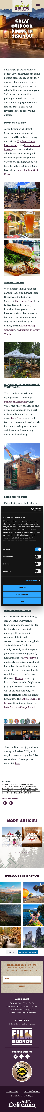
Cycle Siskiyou (29, 1013)
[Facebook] (15, 1056)
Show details (31, 581)
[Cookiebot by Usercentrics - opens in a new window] (31, 509)
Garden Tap (7, 789)
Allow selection (22, 594)
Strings (30, 793)
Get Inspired (22, 1006)
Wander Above (14, 1013)
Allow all (22, 588)
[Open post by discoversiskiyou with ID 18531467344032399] (10, 892)
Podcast (34, 1006)
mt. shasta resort (18, 793)
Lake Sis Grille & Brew (12, 791)
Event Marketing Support (22, 1009)
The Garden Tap (24, 301)
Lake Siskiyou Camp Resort (19, 707)
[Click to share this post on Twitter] (10, 803)
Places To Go (28, 1003)
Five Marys (29, 658)
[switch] (38, 557)
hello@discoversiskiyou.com (22, 1024)
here (17, 763)
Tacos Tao (16, 418)
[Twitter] (27, 1056)
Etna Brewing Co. (17, 787)
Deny (22, 601)
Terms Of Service (32, 1091)
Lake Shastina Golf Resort (25, 789)
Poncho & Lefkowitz (15, 402)
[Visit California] (22, 1103)
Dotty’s (19, 678)
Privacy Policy (12, 1091)
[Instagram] (21, 1056)
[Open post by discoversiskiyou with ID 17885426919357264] (10, 937)
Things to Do (15, 1003)
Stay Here (10, 1006)
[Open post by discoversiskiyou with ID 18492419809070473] (10, 915)
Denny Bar (7, 785)
